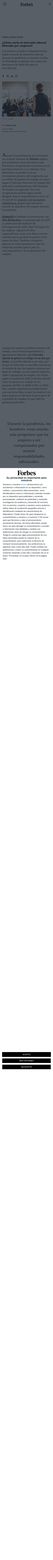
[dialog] (26, 1014)
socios (24, 484)
